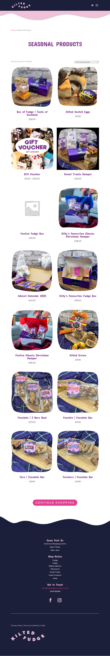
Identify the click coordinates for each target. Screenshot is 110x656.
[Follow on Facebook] (50, 600)
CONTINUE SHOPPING (55, 502)
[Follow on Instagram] (60, 600)
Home (13, 30)
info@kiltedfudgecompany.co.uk (55, 588)
